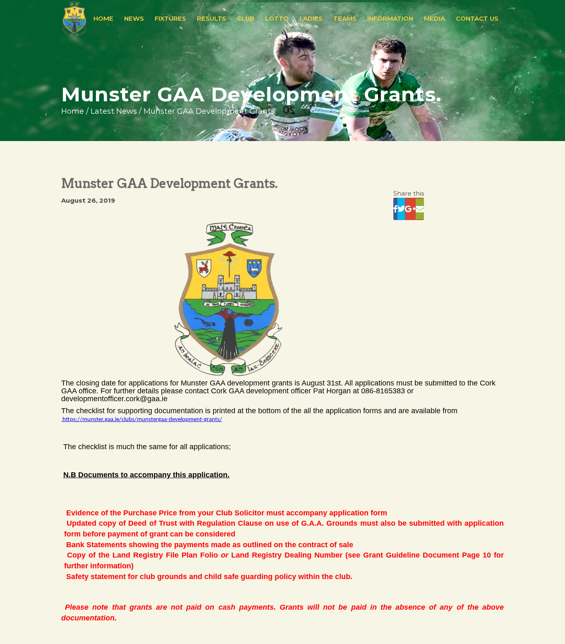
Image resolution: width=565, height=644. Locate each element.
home (72, 111)
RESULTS (211, 18)
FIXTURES (170, 18)
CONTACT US (477, 18)
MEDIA (434, 18)
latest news (114, 111)
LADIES (311, 18)
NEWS (134, 18)
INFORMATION (390, 18)
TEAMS (345, 18)
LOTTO (277, 18)
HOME (103, 18)
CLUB (245, 18)
